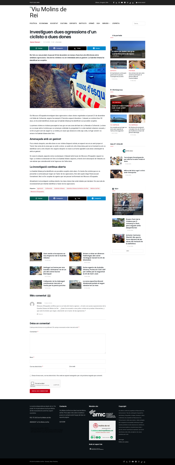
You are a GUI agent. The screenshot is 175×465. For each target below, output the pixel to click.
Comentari (34, 332)
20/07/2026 (87, 262)
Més (127, 251)
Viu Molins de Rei (39, 461)
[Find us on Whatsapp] (139, 461)
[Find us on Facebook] (124, 461)
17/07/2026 (133, 135)
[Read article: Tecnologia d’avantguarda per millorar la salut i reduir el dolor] (116, 160)
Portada (132, 70)
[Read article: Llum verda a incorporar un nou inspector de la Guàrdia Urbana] (36, 257)
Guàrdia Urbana (59, 188)
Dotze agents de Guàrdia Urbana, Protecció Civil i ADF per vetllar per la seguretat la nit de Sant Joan (94, 270)
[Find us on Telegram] (136, 461)
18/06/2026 (87, 276)
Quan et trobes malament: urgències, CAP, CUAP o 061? (127, 107)
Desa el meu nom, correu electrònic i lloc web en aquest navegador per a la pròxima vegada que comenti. (67, 376)
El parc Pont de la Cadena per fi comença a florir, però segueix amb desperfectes (133, 223)
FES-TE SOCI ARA (34, 2)
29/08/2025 (128, 164)
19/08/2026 (114, 79)
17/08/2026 (133, 81)
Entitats (82, 23)
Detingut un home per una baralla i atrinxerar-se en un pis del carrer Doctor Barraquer (54, 270)
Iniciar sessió (141, 2)
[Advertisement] (68, 226)
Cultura (63, 23)
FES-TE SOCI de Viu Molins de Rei (40, 418)
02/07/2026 (47, 276)
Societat (54, 23)
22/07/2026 (114, 133)
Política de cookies (123, 442)
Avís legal (121, 439)
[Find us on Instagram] (129, 461)
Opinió (91, 23)
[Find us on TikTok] (130, 2)
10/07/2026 (118, 213)
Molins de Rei (95, 188)
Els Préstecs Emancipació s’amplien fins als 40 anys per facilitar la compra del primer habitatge (137, 130)
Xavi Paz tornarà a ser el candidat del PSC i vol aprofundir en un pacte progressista (127, 207)
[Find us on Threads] (132, 2)
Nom (32, 357)
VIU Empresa (117, 102)
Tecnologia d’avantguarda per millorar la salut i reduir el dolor (134, 159)
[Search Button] (143, 23)
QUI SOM (62, 422)
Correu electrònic (36, 367)
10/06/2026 (47, 288)
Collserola (48, 188)
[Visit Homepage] (49, 12)
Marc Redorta (54, 461)
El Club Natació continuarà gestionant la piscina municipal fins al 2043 (118, 74)
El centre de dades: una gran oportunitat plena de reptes (123, 52)
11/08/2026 (116, 110)
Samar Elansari (35, 42)
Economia (43, 23)
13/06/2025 (128, 175)
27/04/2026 (87, 288)
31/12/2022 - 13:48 (48, 42)
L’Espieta (116, 23)
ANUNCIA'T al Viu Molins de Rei (39, 422)
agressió (40, 188)
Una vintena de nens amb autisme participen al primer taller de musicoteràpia (136, 75)
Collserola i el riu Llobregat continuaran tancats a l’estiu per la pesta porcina (54, 283)
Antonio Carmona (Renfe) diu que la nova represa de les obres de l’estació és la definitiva (134, 239)
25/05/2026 (130, 230)
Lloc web (72, 366)
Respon (40, 314)
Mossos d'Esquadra (37, 192)
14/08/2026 (47, 260)
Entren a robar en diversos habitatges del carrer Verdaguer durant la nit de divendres (94, 257)
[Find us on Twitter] (127, 461)
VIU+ (98, 23)
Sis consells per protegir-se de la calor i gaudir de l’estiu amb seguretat (118, 129)
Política (33, 23)
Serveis (105, 23)
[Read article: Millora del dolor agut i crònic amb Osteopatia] (116, 174)
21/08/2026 (116, 56)
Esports (73, 23)
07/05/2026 (130, 246)
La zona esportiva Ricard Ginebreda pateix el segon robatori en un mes (94, 283)
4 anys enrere (48, 303)
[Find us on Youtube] (133, 461)
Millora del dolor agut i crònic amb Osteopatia (134, 172)
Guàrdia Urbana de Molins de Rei (77, 188)
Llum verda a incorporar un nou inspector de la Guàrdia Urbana (54, 256)
